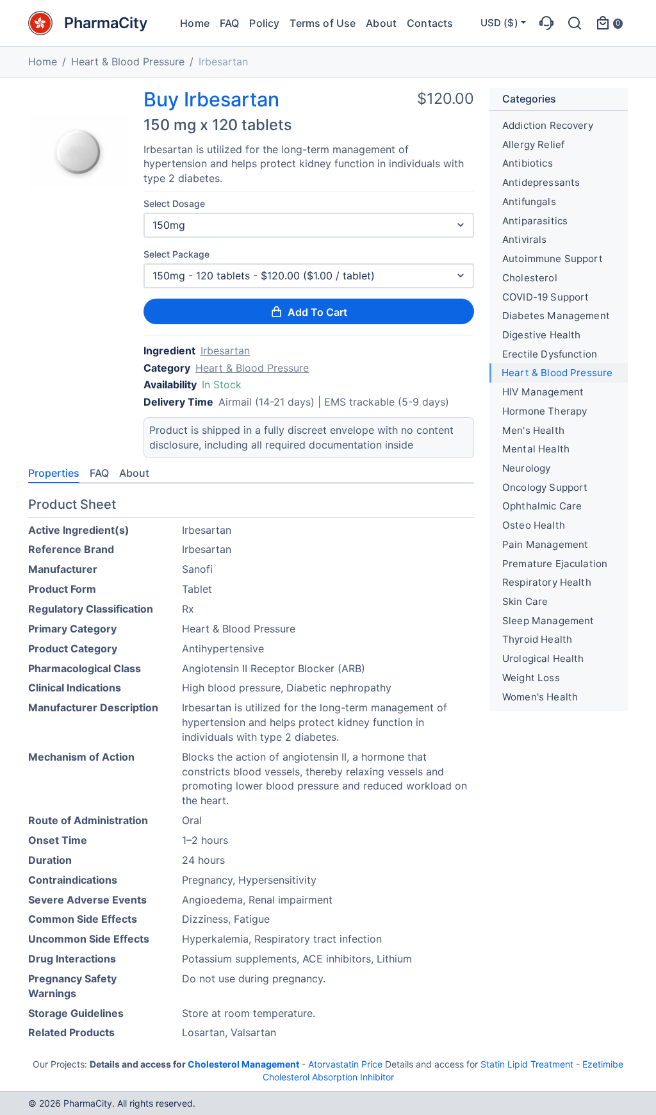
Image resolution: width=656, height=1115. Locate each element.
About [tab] (134, 473)
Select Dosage (174, 203)
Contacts (430, 23)
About (381, 23)
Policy (264, 23)
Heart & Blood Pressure (127, 61)
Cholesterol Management (243, 1064)
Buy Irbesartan (211, 99)
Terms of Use (323, 23)
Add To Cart (317, 312)
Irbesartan (225, 350)
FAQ (229, 23)
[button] (546, 23)
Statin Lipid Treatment (526, 1064)
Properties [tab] (53, 473)
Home (194, 23)
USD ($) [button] (499, 23)
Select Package (176, 254)
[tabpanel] (251, 771)
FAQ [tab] (99, 473)
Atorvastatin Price (345, 1064)
